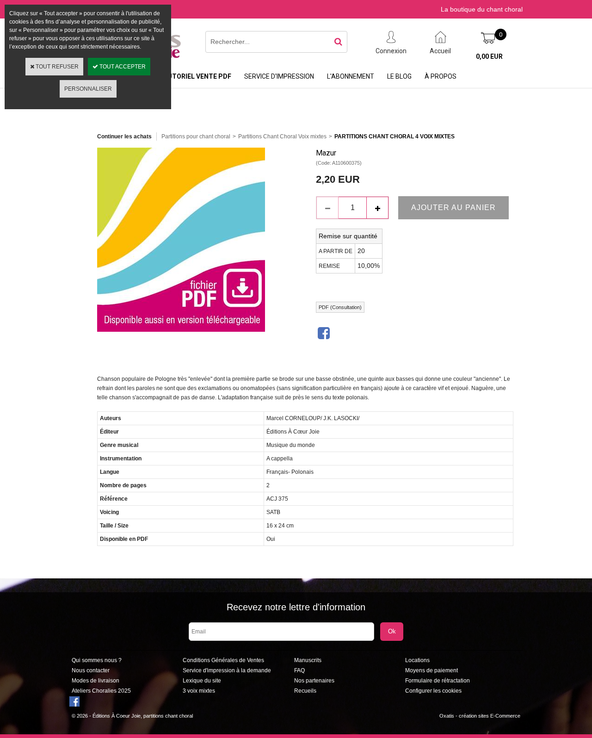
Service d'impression (279, 76)
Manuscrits (307, 660)
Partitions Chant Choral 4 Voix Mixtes (394, 136)
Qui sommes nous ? (97, 660)
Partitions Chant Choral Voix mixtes (282, 136)
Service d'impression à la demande (227, 670)
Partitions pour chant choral (195, 136)
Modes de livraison (95, 680)
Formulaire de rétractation (437, 680)
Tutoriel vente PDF (197, 76)
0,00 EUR (489, 56)
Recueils (305, 691)
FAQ (299, 670)
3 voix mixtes (199, 691)
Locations (417, 660)
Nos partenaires (314, 680)
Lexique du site (202, 680)
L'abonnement (350, 76)
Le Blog (399, 76)
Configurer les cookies (433, 691)
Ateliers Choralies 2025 (101, 691)
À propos (440, 76)
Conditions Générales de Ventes (223, 660)
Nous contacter (91, 670)
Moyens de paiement (431, 670)
